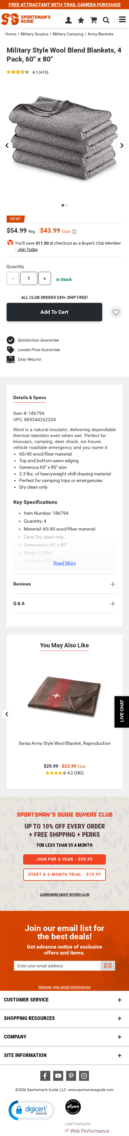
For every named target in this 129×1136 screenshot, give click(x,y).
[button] (81, 21)
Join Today (28, 249)
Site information (25, 1055)
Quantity (15, 266)
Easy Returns (29, 359)
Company (15, 1037)
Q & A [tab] (18, 603)
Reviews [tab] (22, 584)
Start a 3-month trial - (64, 874)
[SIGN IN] (68, 21)
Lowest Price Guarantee (39, 349)
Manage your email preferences (64, 987)
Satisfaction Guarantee (38, 340)
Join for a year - (64, 859)
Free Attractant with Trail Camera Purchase (65, 4)
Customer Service (26, 999)
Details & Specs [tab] (29, 397)
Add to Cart (54, 312)
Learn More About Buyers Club (64, 894)
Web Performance (89, 1131)
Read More (65, 563)
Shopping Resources (29, 1018)
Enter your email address (40, 965)
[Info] (74, 231)
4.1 (35, 72)
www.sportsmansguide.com (91, 1090)
